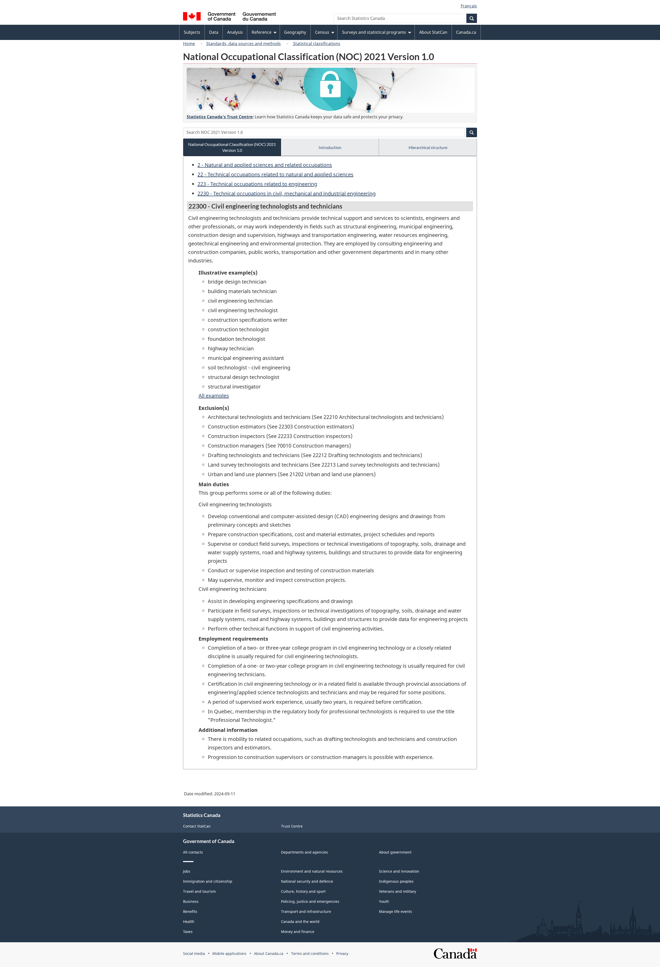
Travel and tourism (199, 891)
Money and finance (297, 931)
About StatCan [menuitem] (433, 32)
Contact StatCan (197, 826)
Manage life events (395, 911)
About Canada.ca (268, 953)
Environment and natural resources (312, 871)
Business (191, 901)
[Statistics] (330, 90)
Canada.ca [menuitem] (466, 32)
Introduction (330, 147)
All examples (214, 395)
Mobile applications (229, 953)
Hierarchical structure (428, 147)
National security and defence (307, 881)
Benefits (190, 911)
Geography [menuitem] (295, 32)
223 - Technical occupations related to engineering (257, 183)
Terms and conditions (310, 953)
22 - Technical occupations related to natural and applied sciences (275, 174)
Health (188, 921)
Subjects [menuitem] (192, 32)
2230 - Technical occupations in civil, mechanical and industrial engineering (286, 193)
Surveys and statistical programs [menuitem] (374, 32)
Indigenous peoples (396, 881)
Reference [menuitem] (261, 32)
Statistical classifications (316, 43)
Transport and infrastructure (306, 911)
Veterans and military (397, 891)
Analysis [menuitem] (235, 32)
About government (395, 852)
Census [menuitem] (322, 32)
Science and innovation (399, 871)
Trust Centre (292, 826)
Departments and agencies (304, 852)
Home (189, 43)
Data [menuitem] (213, 32)
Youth (384, 901)
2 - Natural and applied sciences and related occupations (264, 164)
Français (469, 6)
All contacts (193, 852)
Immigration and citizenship (207, 881)
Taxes (188, 931)
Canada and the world (300, 921)
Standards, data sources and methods (243, 43)
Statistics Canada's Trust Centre (219, 117)
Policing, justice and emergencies (310, 901)
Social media (194, 953)
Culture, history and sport (303, 891)
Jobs (186, 871)
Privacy (342, 953)
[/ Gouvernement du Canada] (229, 17)
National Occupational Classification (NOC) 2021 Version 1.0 (232, 147)
